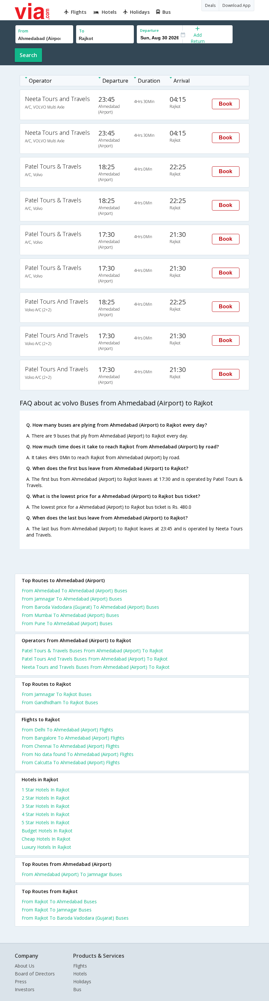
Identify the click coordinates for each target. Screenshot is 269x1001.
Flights (80, 966)
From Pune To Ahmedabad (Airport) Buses (67, 623)
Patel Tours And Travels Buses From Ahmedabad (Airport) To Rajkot (95, 659)
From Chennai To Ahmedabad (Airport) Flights (70, 746)
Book (225, 104)
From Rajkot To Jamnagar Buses (57, 910)
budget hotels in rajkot (47, 830)
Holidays (82, 981)
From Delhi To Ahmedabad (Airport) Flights (67, 729)
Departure (149, 30)
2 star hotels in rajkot (46, 798)
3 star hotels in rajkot (46, 806)
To (81, 31)
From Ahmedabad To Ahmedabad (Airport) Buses (74, 590)
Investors (24, 989)
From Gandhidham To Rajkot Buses (60, 702)
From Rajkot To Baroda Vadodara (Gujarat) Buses (75, 918)
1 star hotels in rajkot (46, 789)
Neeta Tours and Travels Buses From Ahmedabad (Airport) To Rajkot (96, 667)
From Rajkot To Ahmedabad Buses (59, 901)
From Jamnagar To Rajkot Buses (57, 694)
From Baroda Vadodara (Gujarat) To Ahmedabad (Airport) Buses (90, 607)
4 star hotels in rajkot (46, 814)
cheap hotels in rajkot (46, 839)
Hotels (80, 973)
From (23, 31)
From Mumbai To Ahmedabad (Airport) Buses (70, 615)
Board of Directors (35, 973)
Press (21, 981)
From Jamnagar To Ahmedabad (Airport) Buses (72, 599)
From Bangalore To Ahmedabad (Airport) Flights (73, 738)
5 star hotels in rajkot (46, 822)
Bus (77, 989)
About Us (24, 966)
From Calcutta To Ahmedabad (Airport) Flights (71, 762)
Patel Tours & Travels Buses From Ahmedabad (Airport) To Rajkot (92, 650)
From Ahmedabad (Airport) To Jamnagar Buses (72, 874)
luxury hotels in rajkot (46, 847)
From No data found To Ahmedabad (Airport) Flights (78, 754)
